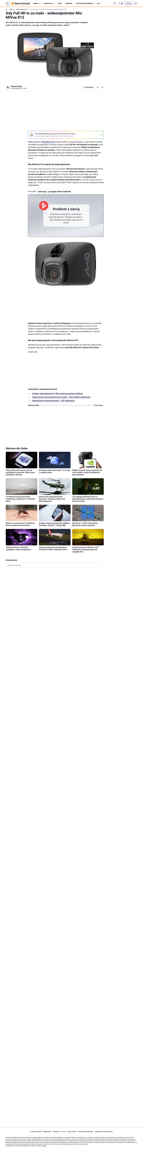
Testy (59, 3)
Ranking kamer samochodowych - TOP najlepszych (53, 401)
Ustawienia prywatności (103, 1132)
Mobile (36, 3)
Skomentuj (89, 87)
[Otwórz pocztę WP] (114, 3)
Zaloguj (128, 3)
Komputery (48, 3)
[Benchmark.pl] (22, 3)
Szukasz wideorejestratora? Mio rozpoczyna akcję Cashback (57, 393)
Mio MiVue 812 (48, 142)
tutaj (44, 1146)
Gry (98, 3)
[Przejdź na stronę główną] (8, 5)
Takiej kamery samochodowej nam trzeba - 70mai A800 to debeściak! (61, 397)
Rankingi (68, 3)
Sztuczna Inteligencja (84, 3)
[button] (120, 3)
